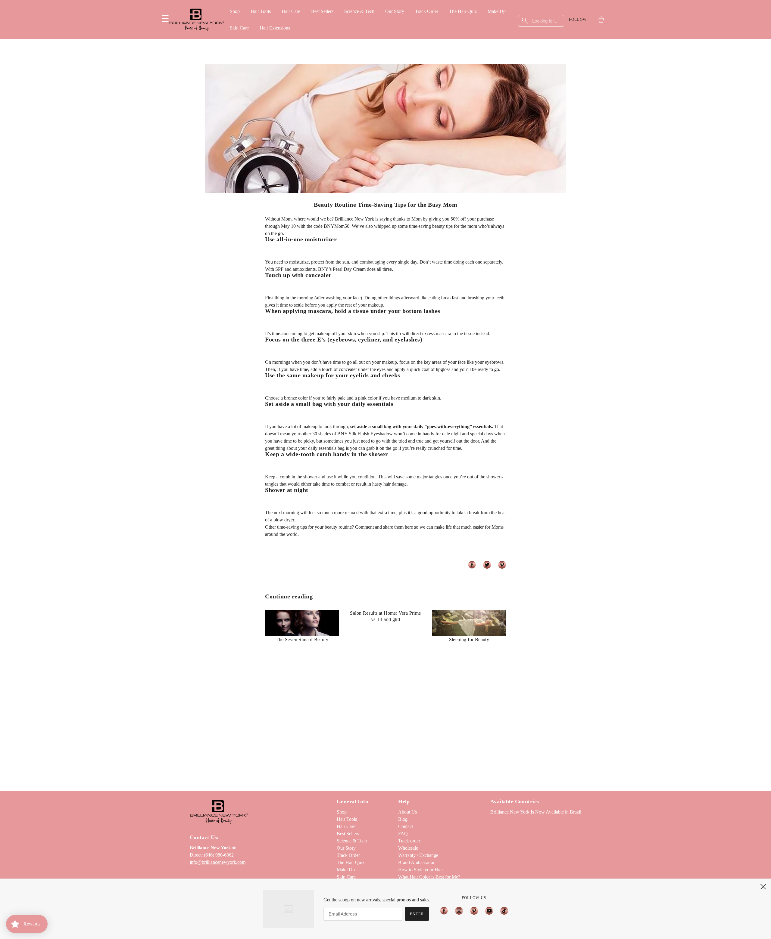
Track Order (426, 11)
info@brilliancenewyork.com (217, 862)
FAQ (403, 833)
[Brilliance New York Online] (196, 19)
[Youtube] (489, 910)
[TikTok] (502, 910)
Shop (235, 11)
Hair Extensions (275, 27)
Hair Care (291, 11)
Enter (417, 914)
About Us (407, 811)
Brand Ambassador (416, 862)
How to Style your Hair (420, 869)
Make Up (497, 11)
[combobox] (541, 21)
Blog (402, 819)
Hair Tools (261, 11)
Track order (409, 840)
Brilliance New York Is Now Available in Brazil (535, 811)
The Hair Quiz (463, 11)
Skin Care (239, 27)
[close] (763, 887)
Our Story (394, 11)
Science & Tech (359, 11)
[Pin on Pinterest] (502, 564)
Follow (578, 19)
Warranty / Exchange (418, 855)
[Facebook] (445, 910)
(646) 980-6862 (219, 854)
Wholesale (408, 848)
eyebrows (494, 362)
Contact (405, 826)
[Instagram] (459, 910)
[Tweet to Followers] (487, 564)
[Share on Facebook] (471, 564)
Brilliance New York (354, 218)
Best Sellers (322, 11)
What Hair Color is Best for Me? (429, 876)
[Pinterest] (474, 910)
